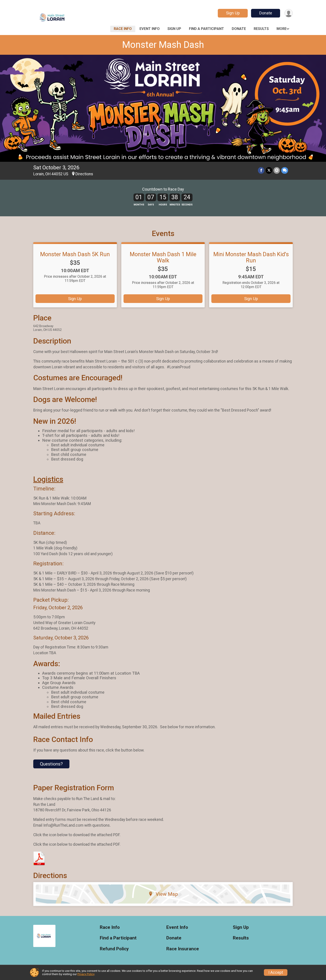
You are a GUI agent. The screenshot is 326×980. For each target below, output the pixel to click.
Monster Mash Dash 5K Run (75, 254)
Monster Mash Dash (163, 44)
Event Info (149, 29)
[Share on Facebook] (261, 170)
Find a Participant (206, 29)
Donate (265, 13)
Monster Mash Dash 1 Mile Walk (163, 257)
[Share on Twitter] (269, 170)
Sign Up (233, 13)
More (282, 29)
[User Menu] (289, 13)
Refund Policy (114, 948)
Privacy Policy (85, 974)
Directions (84, 174)
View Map (167, 894)
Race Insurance (182, 948)
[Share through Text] (284, 170)
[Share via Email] (276, 170)
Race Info (123, 29)
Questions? (51, 764)
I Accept (275, 972)
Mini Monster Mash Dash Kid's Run (251, 257)
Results (261, 29)
